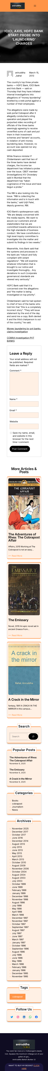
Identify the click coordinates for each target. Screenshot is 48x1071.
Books (15, 800)
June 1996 (17, 958)
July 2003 (17, 881)
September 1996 (20, 948)
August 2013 (18, 844)
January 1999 (18, 893)
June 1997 (17, 936)
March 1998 (18, 915)
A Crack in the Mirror (20, 778)
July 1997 (17, 933)
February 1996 (19, 967)
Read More (17, 555)
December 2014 (20, 841)
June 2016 (17, 838)
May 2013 (17, 853)
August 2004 (18, 875)
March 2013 (18, 859)
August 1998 (18, 902)
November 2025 (20, 828)
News (15, 810)
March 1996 (18, 964)
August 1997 (18, 930)
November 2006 (20, 868)
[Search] (33, 736)
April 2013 (17, 856)
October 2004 (19, 871)
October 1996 (19, 945)
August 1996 (18, 952)
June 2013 (17, 850)
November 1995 (20, 976)
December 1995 (20, 973)
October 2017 (19, 834)
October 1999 (19, 884)
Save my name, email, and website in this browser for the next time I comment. (24, 437)
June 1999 (17, 887)
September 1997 (20, 927)
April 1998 (17, 911)
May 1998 (17, 908)
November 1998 (20, 899)
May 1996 (17, 961)
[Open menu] (35, 5)
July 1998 (17, 905)
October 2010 (19, 862)
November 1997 (20, 921)
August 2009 (18, 865)
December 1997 (20, 918)
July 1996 (17, 955)
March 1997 (18, 939)
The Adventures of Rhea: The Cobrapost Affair (23, 759)
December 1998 (20, 896)
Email (13, 410)
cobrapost (17, 803)
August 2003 (18, 878)
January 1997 (18, 942)
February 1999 (19, 890)
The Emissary (16, 769)
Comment (15, 370)
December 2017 (20, 831)
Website (14, 421)
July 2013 (17, 847)
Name (13, 399)
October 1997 (19, 924)
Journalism (17, 806)
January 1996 (18, 970)
